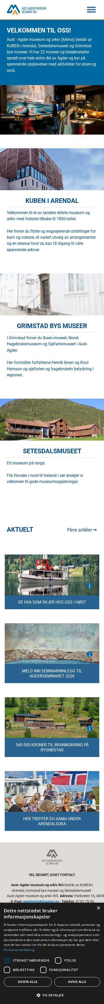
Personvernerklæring (19, 950)
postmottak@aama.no (41, 901)
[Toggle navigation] (91, 10)
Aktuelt (20, 529)
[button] (52, 995)
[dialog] (52, 953)
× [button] (98, 908)
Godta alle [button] (28, 982)
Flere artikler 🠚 (82, 529)
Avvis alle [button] (77, 982)
